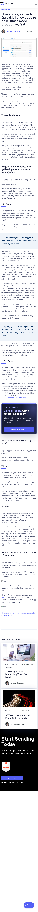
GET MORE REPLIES (17, 429)
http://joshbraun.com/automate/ (13, 397)
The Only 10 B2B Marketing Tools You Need (16, 674)
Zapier (3, 597)
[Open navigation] (36, 4)
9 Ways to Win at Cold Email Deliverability (17, 717)
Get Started (12, 778)
